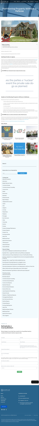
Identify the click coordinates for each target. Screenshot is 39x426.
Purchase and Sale (6, 234)
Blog (28, 1)
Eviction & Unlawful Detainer (8, 286)
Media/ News (5, 211)
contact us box (26, 119)
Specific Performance (7, 240)
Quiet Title (5, 236)
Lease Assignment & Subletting (9, 290)
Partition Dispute (6, 301)
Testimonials (3, 400)
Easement (5, 195)
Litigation (4, 207)
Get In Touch (4, 406)
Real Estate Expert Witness (8, 309)
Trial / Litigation (6, 315)
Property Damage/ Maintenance (9, 228)
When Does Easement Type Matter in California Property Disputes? (16, 270)
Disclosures (5, 193)
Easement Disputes (6, 284)
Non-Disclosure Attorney (8, 299)
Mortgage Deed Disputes (8, 297)
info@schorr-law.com (24, 400)
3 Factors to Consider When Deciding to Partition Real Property (15, 121)
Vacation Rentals (6, 246)
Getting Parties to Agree (6, 45)
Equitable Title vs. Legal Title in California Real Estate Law (14, 260)
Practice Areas (23, 1)
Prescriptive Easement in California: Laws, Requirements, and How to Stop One (18, 266)
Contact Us (36, 1)
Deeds (4, 191)
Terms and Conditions (28, 415)
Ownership (5, 222)
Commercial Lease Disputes (8, 280)
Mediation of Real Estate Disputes (9, 295)
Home (15, 1)
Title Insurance (5, 242)
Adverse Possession (7, 179)
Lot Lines (4, 209)
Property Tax (5, 232)
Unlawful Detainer (6, 244)
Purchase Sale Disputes (7, 305)
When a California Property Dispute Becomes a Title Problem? (15, 268)
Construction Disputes (7, 282)
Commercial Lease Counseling (9, 187)
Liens (4, 205)
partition (36, 59)
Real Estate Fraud (6, 238)
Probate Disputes (6, 303)
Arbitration (5, 181)
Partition (4, 224)
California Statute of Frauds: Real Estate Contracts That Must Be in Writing (17, 254)
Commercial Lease (6, 185)
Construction (5, 189)
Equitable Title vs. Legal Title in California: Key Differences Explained (16, 252)
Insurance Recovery (7, 288)
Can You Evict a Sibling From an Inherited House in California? (15, 250)
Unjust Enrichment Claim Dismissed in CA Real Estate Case (14, 264)
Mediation (5, 213)
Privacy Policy (36, 415)
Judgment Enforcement (7, 201)
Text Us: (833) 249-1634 (24, 398)
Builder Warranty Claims (7, 183)
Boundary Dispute (6, 276)
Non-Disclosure (6, 218)
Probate (4, 226)
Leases (4, 203)
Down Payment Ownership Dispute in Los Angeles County (14, 262)
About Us (18, 1)
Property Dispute (6, 230)
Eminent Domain (6, 197)
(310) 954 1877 (22, 396)
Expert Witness (6, 199)
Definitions (32, 1)
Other (4, 220)
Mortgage (5, 215)
